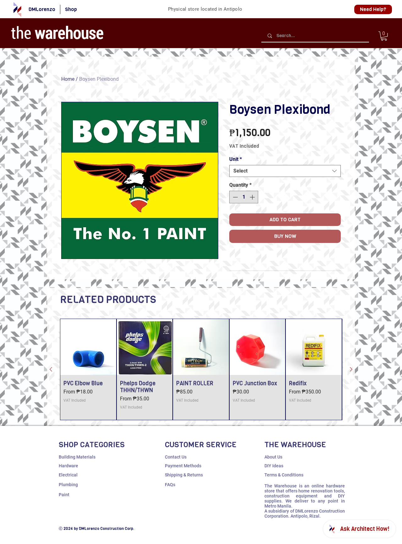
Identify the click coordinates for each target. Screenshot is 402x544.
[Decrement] (234, 197)
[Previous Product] (51, 369)
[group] (201, 369)
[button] (383, 36)
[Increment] (252, 197)
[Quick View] (88, 347)
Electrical (68, 474)
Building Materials (77, 456)
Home (67, 79)
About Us (273, 456)
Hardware (68, 465)
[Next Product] (351, 369)
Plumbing (68, 484)
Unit (235, 159)
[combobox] (285, 171)
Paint (64, 494)
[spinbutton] (243, 197)
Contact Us (176, 456)
